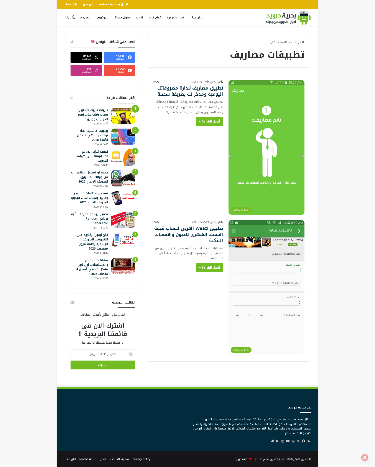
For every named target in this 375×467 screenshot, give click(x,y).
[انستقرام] (282, 441)
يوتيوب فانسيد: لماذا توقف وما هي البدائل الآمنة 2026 (92, 135)
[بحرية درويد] (288, 17)
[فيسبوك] (303, 441)
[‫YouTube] (287, 441)
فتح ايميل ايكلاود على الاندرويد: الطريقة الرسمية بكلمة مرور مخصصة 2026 (92, 241)
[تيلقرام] (272, 441)
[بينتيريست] (293, 441)
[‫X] (298, 441)
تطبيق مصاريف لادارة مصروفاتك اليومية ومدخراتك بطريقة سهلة (190, 91)
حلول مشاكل (121, 17)
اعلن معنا (72, 4)
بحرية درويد (241, 459)
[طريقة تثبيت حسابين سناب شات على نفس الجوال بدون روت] (123, 116)
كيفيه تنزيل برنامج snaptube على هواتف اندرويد (92, 156)
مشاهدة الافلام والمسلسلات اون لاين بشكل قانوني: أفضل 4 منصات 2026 (92, 267)
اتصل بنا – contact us (112, 4)
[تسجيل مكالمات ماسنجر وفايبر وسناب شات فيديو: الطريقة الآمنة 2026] (123, 198)
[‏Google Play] (277, 441)
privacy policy (141, 459)
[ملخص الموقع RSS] (308, 441)
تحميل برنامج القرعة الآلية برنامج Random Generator (89, 218)
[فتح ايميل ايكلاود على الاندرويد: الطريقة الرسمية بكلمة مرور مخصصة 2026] (123, 240)
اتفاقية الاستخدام (119, 459)
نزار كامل (215, 82)
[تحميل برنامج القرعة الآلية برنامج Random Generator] (123, 220)
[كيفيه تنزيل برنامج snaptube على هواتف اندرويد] (123, 157)
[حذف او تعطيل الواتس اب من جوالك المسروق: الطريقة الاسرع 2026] (123, 178)
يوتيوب (101, 17)
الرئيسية (197, 17)
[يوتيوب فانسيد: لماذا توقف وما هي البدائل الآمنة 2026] (123, 137)
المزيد (86, 17)
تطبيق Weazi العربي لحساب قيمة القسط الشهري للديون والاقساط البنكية (188, 234)
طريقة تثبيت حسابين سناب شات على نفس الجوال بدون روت (92, 114)
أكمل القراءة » (209, 121)
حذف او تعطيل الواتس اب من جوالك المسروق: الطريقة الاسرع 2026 (89, 177)
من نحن (88, 4)
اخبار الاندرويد (176, 17)
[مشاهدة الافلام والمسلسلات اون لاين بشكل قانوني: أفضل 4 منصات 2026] (123, 266)
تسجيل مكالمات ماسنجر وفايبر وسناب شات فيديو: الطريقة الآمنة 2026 (89, 197)
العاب (139, 17)
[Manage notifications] (364, 457)
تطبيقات (155, 17)
